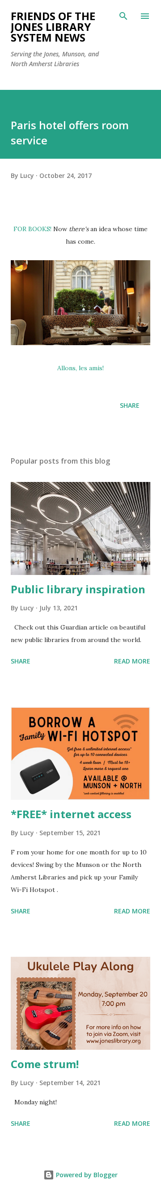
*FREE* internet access (71, 814)
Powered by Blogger (86, 1174)
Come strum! (45, 1063)
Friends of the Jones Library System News (53, 26)
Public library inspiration (78, 589)
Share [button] (130, 405)
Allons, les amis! (80, 368)
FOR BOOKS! (32, 229)
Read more (132, 661)
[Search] (123, 16)
